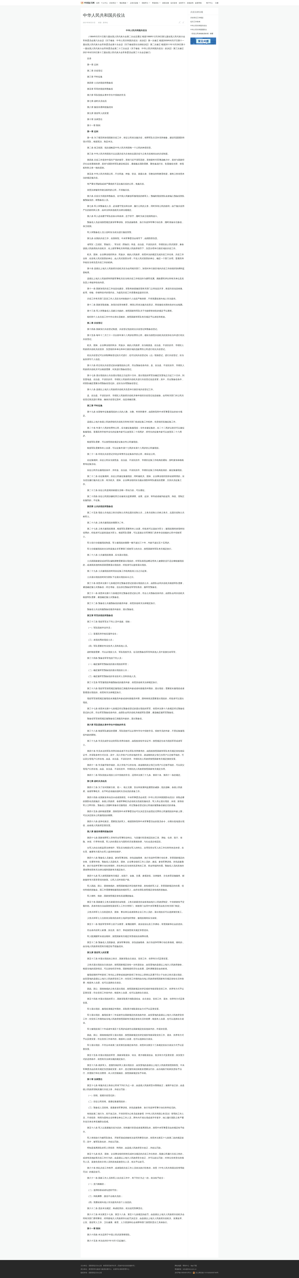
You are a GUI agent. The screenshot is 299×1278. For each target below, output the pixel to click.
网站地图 (178, 1265)
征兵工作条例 (195, 21)
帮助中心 (186, 1265)
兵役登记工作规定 (196, 17)
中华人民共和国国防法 (198, 29)
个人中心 (104, 3)
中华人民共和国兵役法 (198, 25)
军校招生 (155, 3)
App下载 (194, 1265)
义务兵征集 (134, 3)
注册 (216, 3)
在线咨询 (190, 3)
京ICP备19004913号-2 (183, 1272)
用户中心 (209, 3)
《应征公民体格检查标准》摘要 (201, 33)
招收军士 (145, 3)
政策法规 (165, 3)
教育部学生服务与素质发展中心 (100, 1269)
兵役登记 (112, 3)
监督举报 (198, 3)
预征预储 (123, 3)
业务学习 (182, 3)
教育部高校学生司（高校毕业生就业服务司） (119, 1265)
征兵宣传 (174, 3)
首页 (98, 3)
